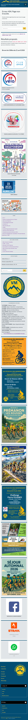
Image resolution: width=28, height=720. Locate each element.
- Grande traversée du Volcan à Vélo (10, 232)
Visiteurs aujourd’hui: (6, 261)
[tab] (14, 685)
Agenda (3, 705)
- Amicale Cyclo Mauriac (7, 245)
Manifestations (5, 695)
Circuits (3, 671)
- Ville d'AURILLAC (6, 225)
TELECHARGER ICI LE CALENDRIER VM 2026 (14, 333)
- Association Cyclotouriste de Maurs (10, 246)
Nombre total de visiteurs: (8, 264)
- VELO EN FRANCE (6, 221)
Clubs (3, 691)
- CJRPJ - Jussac (5, 243)
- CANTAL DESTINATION (8, 230)
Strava (2, 678)
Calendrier (3, 668)
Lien (3, 693)
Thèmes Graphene (11, 718)
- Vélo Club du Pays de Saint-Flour (9, 248)
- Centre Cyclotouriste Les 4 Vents (9, 219)
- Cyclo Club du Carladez (7, 251)
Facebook (3, 676)
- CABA (3, 227)
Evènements (4, 708)
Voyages (4, 712)
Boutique (3, 666)
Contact (3, 673)
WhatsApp (3, 680)
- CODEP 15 (4, 224)
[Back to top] (25, 717)
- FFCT (3, 217)
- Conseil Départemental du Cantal (9, 228)
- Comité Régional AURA (7, 222)
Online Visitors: (5, 258)
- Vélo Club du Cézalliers (7, 242)
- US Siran (4, 249)
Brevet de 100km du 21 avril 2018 (13, 50)
